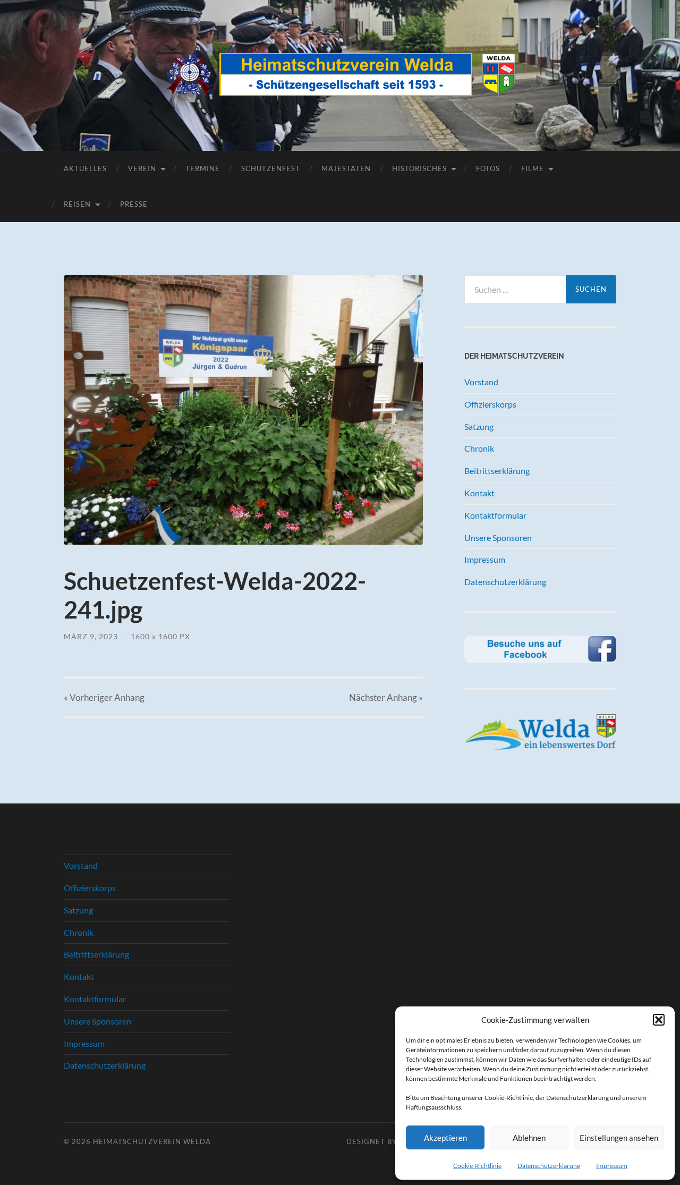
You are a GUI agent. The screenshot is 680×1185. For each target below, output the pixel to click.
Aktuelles (85, 168)
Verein (142, 168)
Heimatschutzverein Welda (152, 1141)
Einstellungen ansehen (619, 1137)
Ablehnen (529, 1137)
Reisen (77, 204)
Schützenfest (270, 168)
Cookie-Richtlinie (477, 1166)
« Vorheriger (104, 697)
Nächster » (386, 697)
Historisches (419, 168)
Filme (532, 168)
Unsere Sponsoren (498, 537)
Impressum (611, 1166)
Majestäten (346, 168)
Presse (134, 204)
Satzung (479, 426)
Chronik (479, 448)
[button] (658, 1019)
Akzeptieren (445, 1137)
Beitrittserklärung (497, 470)
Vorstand (481, 382)
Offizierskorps (490, 404)
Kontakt (479, 493)
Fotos (488, 168)
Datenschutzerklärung (548, 1166)
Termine (202, 168)
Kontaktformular (495, 515)
